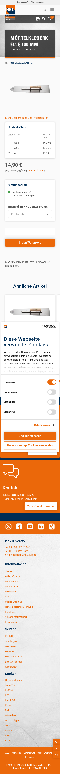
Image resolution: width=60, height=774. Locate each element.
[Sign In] (43, 19)
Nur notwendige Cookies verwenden (30, 445)
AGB (7, 753)
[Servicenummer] (56, 742)
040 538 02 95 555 (19, 547)
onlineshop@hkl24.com (22, 554)
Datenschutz (29, 753)
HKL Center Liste (18, 551)
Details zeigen (42, 425)
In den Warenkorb (30, 242)
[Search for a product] (44, 10)
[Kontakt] (56, 754)
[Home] (10, 12)
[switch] (51, 392)
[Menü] (52, 10)
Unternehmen (29, 757)
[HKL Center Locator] (56, 748)
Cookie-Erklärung (44, 753)
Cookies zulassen (30, 436)
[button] (37, 19)
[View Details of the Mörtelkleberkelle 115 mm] (30, 313)
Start (7, 63)
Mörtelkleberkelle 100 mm (22, 63)
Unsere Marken (13, 680)
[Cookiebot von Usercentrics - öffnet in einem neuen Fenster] (42, 326)
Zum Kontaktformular (41, 506)
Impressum (16, 753)
